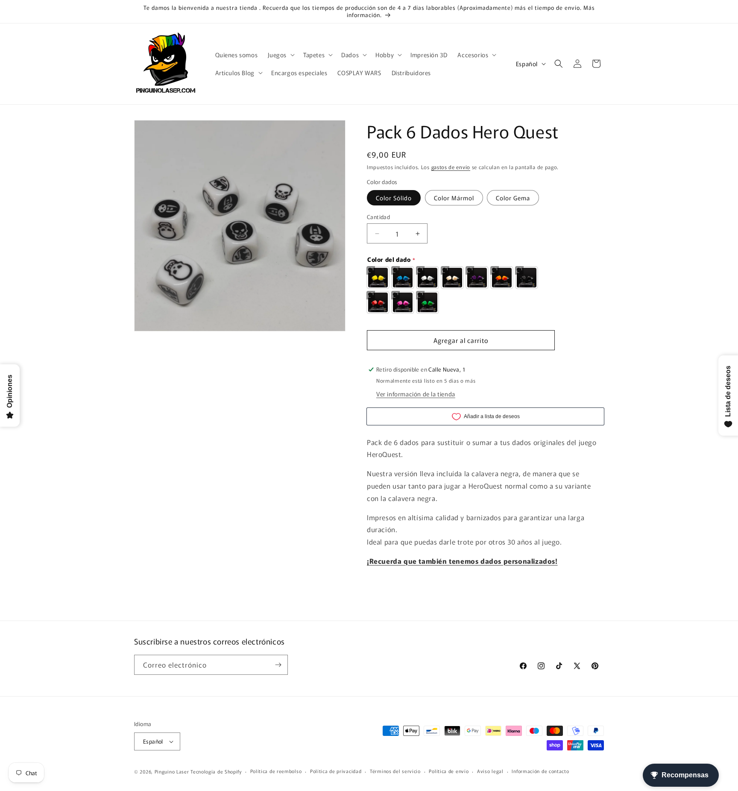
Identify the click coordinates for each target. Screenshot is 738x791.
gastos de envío (451, 166)
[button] (280, 55)
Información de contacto (540, 771)
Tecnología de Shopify (216, 771)
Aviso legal (490, 771)
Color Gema (513, 197)
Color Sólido (394, 197)
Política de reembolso (276, 771)
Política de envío (449, 771)
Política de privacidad (335, 771)
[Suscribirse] (278, 665)
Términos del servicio (395, 771)
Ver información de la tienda (415, 394)
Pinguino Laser (172, 771)
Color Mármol (454, 197)
